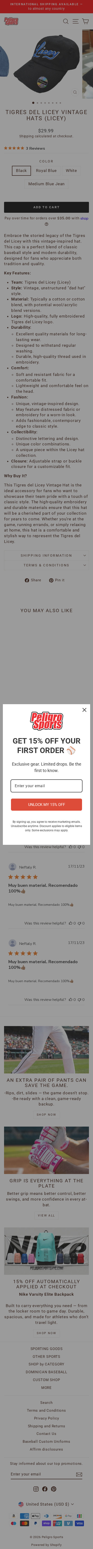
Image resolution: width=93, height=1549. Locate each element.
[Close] (84, 710)
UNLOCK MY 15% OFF (46, 804)
